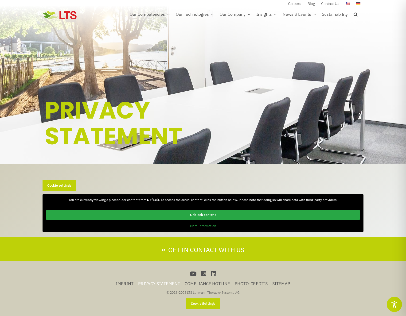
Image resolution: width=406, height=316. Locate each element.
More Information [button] (203, 226)
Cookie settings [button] (59, 185)
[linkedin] (213, 274)
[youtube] (193, 274)
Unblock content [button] (203, 215)
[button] (356, 14)
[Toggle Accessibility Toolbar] (394, 304)
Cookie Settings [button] (203, 303)
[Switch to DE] (358, 3)
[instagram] (203, 274)
